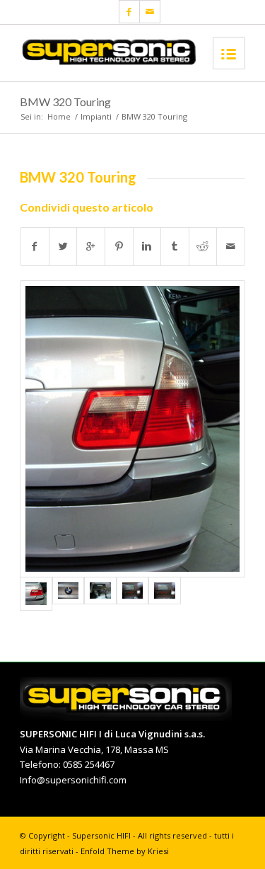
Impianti (96, 116)
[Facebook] (129, 12)
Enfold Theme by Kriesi (125, 851)
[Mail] (150, 12)
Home (59, 116)
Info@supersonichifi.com (73, 779)
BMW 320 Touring (65, 101)
